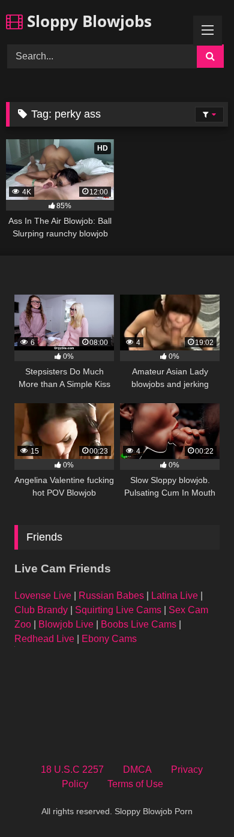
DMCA (137, 769)
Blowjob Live (66, 624)
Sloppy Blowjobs (87, 21)
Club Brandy (41, 610)
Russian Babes (111, 595)
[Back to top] (197, 801)
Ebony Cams (109, 639)
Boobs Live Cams (138, 624)
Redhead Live (44, 639)
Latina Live (174, 595)
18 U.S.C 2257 (72, 769)
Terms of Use (135, 784)
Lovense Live (42, 595)
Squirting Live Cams (118, 610)
